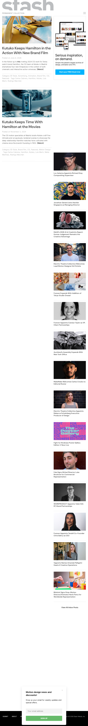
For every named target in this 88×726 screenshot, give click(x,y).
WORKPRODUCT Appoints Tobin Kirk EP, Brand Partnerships (68, 505)
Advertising (22, 76)
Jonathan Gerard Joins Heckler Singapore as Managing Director (67, 204)
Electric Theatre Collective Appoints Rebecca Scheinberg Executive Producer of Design (68, 413)
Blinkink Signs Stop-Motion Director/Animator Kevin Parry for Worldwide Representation (67, 594)
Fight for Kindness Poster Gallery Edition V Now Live (67, 444)
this (18, 62)
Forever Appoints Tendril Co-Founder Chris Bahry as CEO (69, 534)
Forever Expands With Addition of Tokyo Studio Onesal (67, 294)
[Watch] (40, 69)
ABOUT (14, 716)
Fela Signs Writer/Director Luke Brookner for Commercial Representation (66, 474)
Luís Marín (39, 152)
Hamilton (32, 78)
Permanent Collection (13, 13)
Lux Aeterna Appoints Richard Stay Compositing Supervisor (68, 174)
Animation (32, 76)
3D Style (13, 76)
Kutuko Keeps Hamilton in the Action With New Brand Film (26, 50)
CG (48, 76)
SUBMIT (5, 716)
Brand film (41, 76)
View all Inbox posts (69, 607)
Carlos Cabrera (21, 78)
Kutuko (39, 78)
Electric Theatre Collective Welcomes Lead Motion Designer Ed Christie (69, 265)
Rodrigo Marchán (14, 81)
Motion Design (45, 149)
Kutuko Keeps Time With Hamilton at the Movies (22, 124)
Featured (5, 78)
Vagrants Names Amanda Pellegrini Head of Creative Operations (68, 564)
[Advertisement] (27, 178)
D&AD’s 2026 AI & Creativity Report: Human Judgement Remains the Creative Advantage (68, 234)
